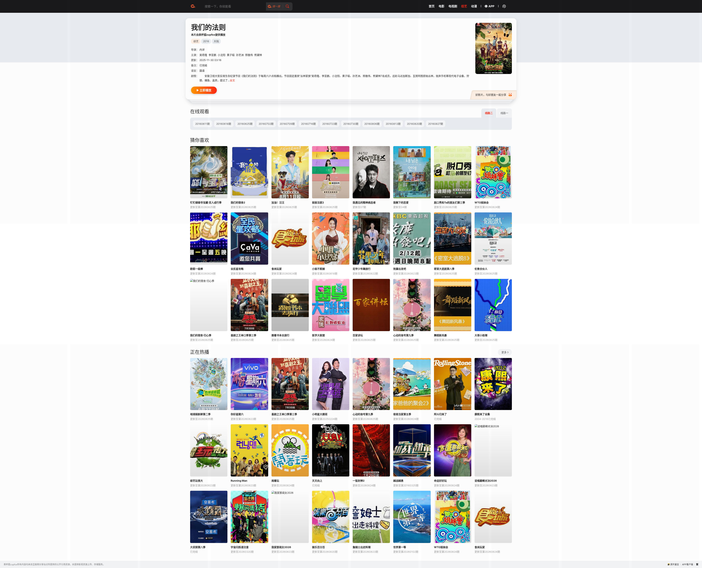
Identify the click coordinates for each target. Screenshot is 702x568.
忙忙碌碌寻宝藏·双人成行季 (206, 202)
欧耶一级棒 (196, 268)
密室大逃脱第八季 (444, 268)
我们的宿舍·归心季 (200, 335)
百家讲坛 (358, 335)
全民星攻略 (237, 268)
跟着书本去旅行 (280, 335)
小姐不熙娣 (318, 268)
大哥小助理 (481, 335)
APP (491, 6)
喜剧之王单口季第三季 (243, 335)
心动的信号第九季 (403, 335)
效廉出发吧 (399, 268)
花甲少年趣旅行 (362, 268)
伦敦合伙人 (481, 268)
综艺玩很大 (196, 480)
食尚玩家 (276, 268)
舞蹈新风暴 (440, 335)
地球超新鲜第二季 (200, 414)
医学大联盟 (318, 335)
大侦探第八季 (197, 547)
